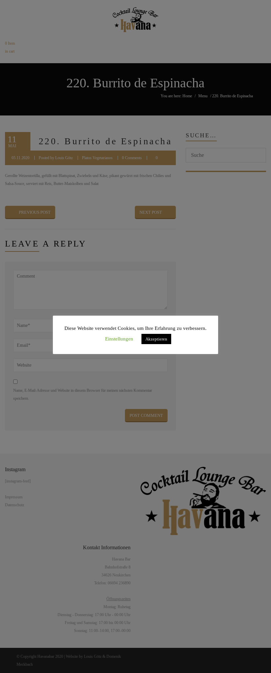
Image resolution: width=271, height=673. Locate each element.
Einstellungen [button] (119, 338)
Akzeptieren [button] (156, 338)
